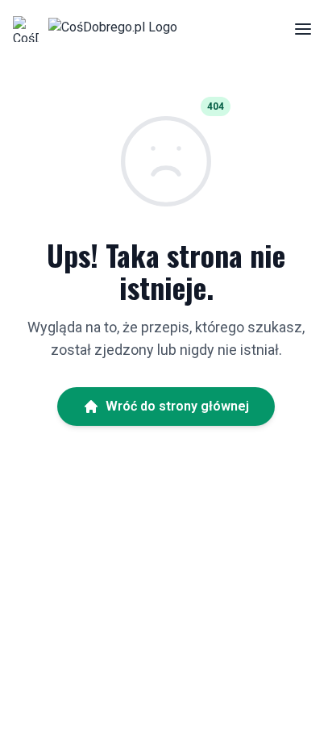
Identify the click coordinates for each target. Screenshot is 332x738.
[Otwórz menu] (303, 29)
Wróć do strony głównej (177, 406)
